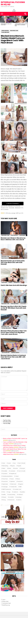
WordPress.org (6, 605)
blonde (16, 468)
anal (4, 463)
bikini (4, 468)
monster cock (17, 489)
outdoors (15, 492)
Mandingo (17, 282)
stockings (5, 209)
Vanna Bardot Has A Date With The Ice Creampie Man (21, 24)
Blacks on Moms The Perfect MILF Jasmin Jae (15, 438)
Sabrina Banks (15, 352)
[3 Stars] (3, 213)
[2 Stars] (2, 213)
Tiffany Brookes (6, 328)
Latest (14, 10)
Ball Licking (5, 465)
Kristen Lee (5, 258)
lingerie (12, 208)
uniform (19, 500)
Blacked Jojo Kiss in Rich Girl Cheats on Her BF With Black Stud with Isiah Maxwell (13, 308)
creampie (12, 471)
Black (9, 468)
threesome (11, 500)
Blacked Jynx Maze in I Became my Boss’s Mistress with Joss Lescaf (13, 239)
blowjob (4, 206)
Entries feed (5, 601)
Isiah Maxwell (15, 256)
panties (23, 492)
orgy (9, 492)
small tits (11, 497)
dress (17, 476)
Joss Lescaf (14, 235)
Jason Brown (15, 326)
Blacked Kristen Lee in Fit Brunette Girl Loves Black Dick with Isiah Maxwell (12, 262)
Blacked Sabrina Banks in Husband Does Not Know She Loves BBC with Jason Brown (13, 357)
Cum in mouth (21, 471)
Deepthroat (13, 473)
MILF (21, 486)
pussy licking (12, 494)
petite (4, 494)
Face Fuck (5, 479)
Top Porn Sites (7, 420)
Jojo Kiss (23, 303)
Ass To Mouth (22, 463)
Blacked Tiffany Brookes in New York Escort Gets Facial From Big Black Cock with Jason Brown (14, 332)
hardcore (5, 208)
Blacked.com (5, 235)
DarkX (10, 282)
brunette (12, 206)
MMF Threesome (7, 489)
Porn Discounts (7, 421)
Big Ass (13, 465)
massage (5, 486)
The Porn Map (6, 423)
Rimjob (4, 497)
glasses (13, 481)
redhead (20, 494)
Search (25, 14)
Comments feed (6, 603)
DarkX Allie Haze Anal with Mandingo (14, 285)
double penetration (8, 476)
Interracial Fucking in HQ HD (13, 3)
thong (4, 500)
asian (9, 463)
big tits (19, 465)
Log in (3, 599)
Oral (4, 492)
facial (18, 206)
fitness (18, 479)
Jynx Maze (22, 235)
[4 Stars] (4, 213)
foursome (5, 481)
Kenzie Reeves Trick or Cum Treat (6, 24)
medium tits (19, 208)
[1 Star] (1, 213)
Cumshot (5, 473)
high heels (5, 484)
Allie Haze (4, 282)
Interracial (13, 484)
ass (15, 463)
